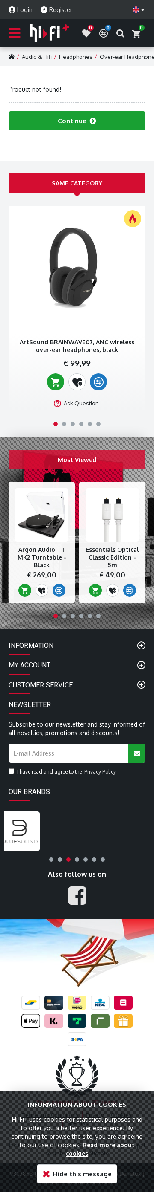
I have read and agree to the (66, 771)
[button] (55, 424)
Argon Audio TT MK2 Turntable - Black (42, 557)
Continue (72, 121)
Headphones (75, 56)
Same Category (77, 183)
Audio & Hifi (37, 56)
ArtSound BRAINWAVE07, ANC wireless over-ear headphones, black (77, 345)
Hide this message (82, 1174)
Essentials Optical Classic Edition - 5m (112, 557)
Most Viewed (77, 459)
